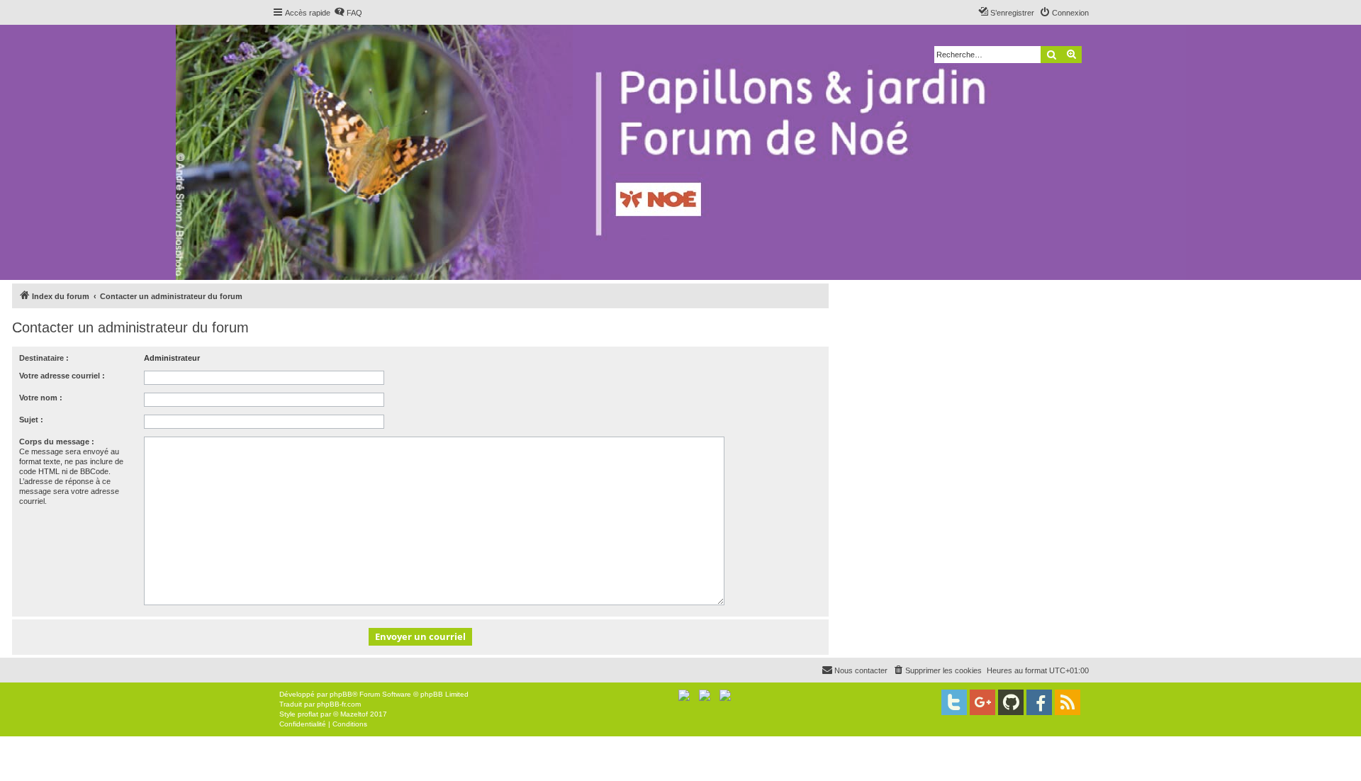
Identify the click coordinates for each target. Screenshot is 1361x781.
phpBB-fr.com (339, 704)
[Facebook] (1039, 702)
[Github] (1011, 702)
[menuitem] (348, 12)
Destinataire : (44, 358)
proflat (308, 714)
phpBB (341, 694)
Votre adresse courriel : (62, 375)
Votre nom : (40, 397)
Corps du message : (56, 441)
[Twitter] (954, 702)
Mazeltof (354, 714)
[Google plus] (982, 702)
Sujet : (31, 419)
